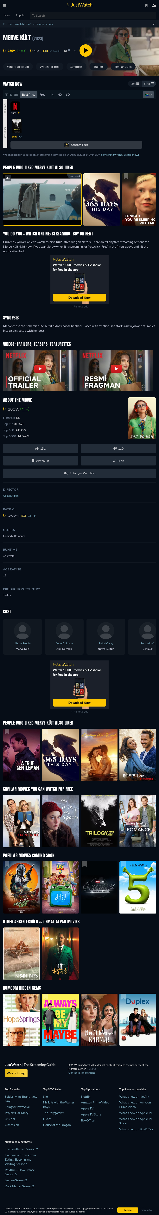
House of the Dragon (57, 1125)
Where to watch (18, 66)
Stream (5, 108)
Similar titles (123, 66)
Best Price (28, 94)
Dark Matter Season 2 (19, 1186)
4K (51, 94)
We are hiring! (16, 1073)
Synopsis (76, 66)
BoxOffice (87, 1120)
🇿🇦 (147, 94)
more (45, 217)
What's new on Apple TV (135, 1113)
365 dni (10, 1119)
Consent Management (81, 1072)
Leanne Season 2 (16, 1180)
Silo (45, 1096)
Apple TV (87, 1108)
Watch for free (49, 66)
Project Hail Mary (16, 1113)
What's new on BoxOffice (136, 1129)
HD (60, 94)
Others (5, 132)
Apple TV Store (91, 1114)
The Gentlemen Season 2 (21, 1149)
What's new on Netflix (134, 1096)
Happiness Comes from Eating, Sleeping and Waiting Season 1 (20, 1159)
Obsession (12, 1125)
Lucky (47, 1119)
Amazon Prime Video (95, 1102)
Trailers (98, 66)
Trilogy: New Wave (17, 1107)
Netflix (85, 1096)
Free (42, 94)
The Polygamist (53, 1113)
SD (68, 94)
